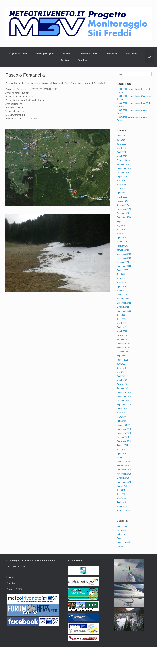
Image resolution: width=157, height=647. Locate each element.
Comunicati (111, 53)
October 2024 (123, 213)
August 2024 (122, 221)
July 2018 (121, 490)
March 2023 (122, 290)
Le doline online (89, 53)
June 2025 (121, 184)
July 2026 (121, 140)
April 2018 (121, 502)
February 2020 (123, 425)
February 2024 (123, 246)
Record (120, 538)
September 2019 (124, 441)
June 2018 (121, 494)
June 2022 (121, 319)
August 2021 (122, 360)
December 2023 (124, 254)
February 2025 (123, 201)
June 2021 (121, 368)
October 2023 (123, 262)
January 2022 (123, 339)
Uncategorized (123, 542)
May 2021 (121, 372)
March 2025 (122, 197)
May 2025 (121, 189)
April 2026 (121, 152)
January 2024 (123, 250)
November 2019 (124, 433)
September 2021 (124, 356)
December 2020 (124, 392)
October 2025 (123, 172)
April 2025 (121, 193)
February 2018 (123, 510)
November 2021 (124, 347)
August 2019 (122, 445)
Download (82, 60)
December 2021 (124, 343)
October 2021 (123, 352)
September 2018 (124, 482)
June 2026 (121, 144)
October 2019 (123, 437)
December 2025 (124, 168)
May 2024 (121, 233)
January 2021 (123, 388)
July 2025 (121, 181)
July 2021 (121, 364)
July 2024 (121, 225)
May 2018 (121, 498)
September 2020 (124, 404)
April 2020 (121, 421)
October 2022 (123, 307)
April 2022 (121, 327)
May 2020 (121, 417)
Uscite (120, 546)
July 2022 (121, 315)
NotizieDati (121, 534)
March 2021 (122, 380)
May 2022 (121, 323)
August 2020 (122, 409)
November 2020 (124, 396)
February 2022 (123, 335)
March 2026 (122, 156)
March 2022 (122, 331)
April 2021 (121, 376)
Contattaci (11, 583)
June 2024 (121, 229)
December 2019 (124, 429)
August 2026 (122, 136)
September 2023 (124, 266)
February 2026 (123, 160)
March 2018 (122, 506)
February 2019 (123, 461)
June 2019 (121, 449)
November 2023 (124, 258)
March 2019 (122, 457)
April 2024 (121, 238)
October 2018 (123, 478)
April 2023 (121, 286)
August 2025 (122, 176)
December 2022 (124, 303)
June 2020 (121, 413)
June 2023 (121, 278)
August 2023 (122, 270)
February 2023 (123, 295)
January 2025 (123, 205)
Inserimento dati (124, 530)
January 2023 (123, 299)
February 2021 (123, 384)
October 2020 (123, 400)
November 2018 (124, 474)
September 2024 (124, 217)
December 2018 (124, 470)
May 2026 (121, 148)
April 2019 (121, 453)
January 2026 (123, 164)
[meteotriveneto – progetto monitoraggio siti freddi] (78, 23)
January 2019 (123, 466)
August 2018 (122, 486)
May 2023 (121, 282)
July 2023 (121, 274)
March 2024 (122, 242)
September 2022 (124, 311)
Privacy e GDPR (14, 589)
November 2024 (124, 209)
